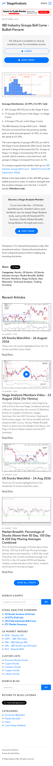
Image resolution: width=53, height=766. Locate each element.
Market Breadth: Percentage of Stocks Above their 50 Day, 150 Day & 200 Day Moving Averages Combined (26, 537)
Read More (7, 354)
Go (46, 602)
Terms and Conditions (10, 750)
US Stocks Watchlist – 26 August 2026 (24, 339)
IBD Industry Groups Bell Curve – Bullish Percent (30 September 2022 (26, 169)
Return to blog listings (19, 695)
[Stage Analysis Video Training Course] (26, 12)
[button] (14, 3)
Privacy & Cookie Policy (10, 753)
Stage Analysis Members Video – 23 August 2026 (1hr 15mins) (26, 396)
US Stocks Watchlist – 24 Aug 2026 (26, 478)
